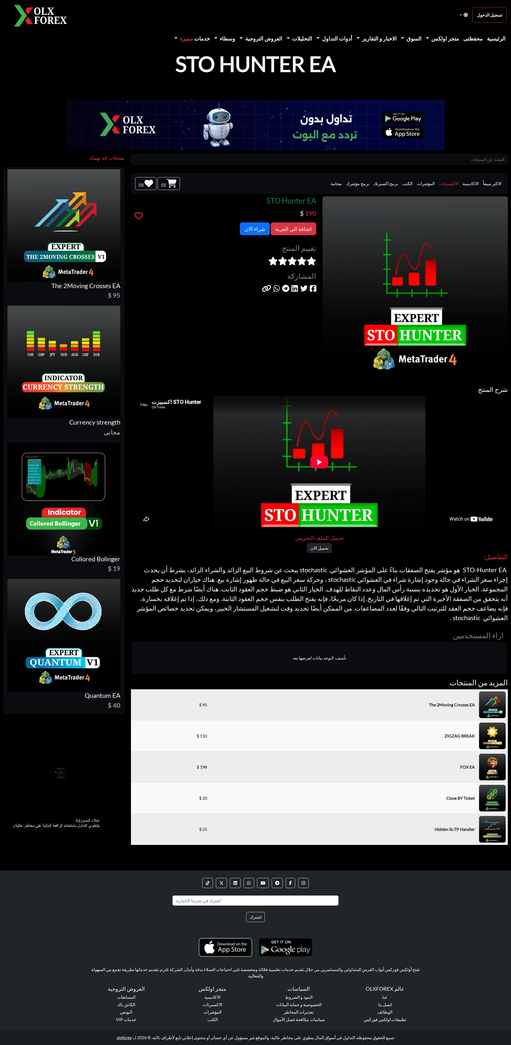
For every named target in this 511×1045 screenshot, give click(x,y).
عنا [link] (385, 997)
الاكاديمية (471, 183)
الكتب (407, 183)
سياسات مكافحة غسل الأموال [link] (299, 1019)
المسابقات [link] (126, 997)
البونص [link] (126, 1011)
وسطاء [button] (227, 38)
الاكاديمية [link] (212, 997)
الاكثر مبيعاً (492, 183)
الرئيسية (496, 38)
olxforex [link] (124, 1037)
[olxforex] (43, 15)
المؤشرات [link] (212, 1011)
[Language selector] (463, 15)
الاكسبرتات (448, 183)
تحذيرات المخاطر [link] (299, 1011)
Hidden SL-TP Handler (455, 829)
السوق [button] (414, 38)
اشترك (255, 916)
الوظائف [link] (384, 1011)
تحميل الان (319, 547)
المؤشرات (426, 183)
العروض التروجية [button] (263, 38)
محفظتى (473, 38)
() (164, 184)
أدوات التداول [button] (336, 38)
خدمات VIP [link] (126, 1019)
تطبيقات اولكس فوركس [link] (385, 1019)
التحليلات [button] (301, 38)
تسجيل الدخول (489, 14)
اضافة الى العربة (293, 229)
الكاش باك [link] (126, 1004)
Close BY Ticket (460, 798)
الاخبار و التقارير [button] (379, 38)
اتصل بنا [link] (385, 1004)
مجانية (336, 183)
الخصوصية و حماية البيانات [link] (299, 1004)
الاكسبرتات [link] (212, 1004)
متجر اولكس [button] (444, 38)
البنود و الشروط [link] (298, 997)
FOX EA (467, 766)
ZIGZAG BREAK (459, 735)
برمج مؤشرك (357, 183)
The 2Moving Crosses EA (452, 704)
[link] (303, 883)
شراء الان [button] (254, 229)
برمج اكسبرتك (385, 183)
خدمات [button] (195, 38)
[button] (266, 288)
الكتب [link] (212, 1019)
